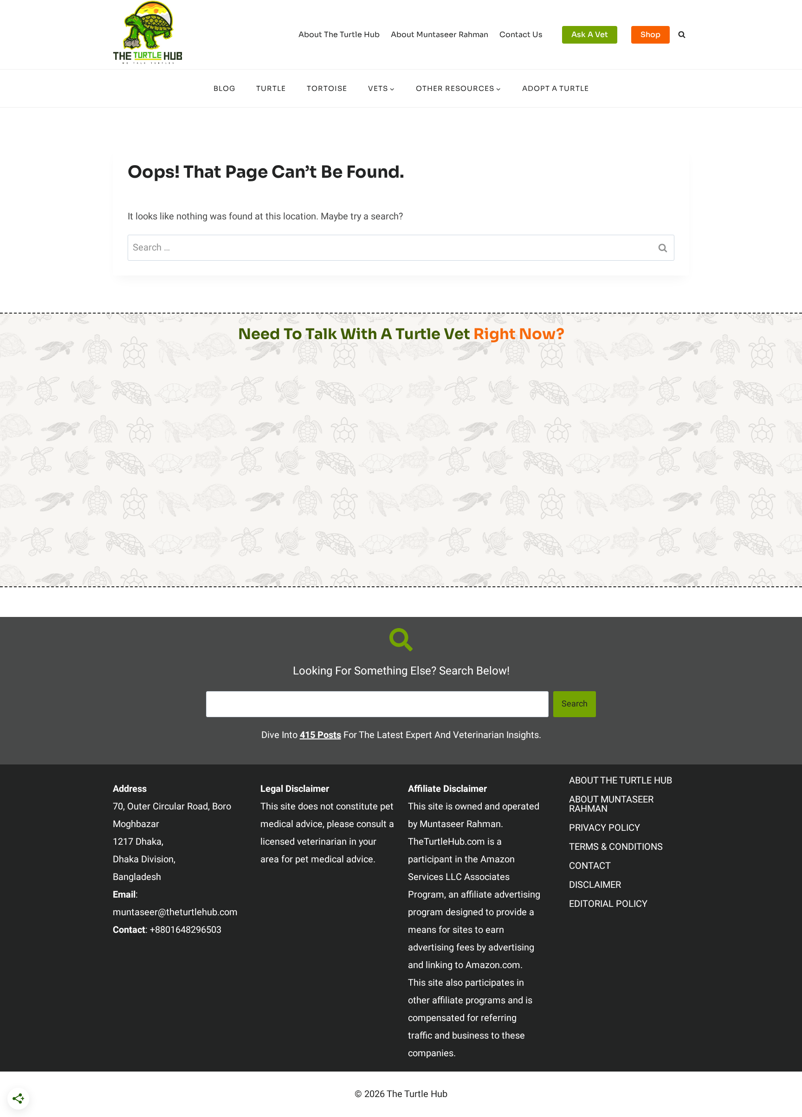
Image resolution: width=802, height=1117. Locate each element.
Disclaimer (595, 885)
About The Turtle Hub (339, 34)
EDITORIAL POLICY (608, 904)
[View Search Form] (681, 34)
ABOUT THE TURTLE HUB (620, 780)
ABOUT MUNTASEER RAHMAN (611, 804)
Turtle (271, 88)
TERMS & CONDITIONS (616, 847)
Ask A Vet (589, 34)
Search (575, 704)
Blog (224, 88)
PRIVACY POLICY (604, 828)
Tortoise (327, 88)
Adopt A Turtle (555, 88)
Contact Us (521, 34)
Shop (650, 34)
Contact (590, 866)
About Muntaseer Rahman (439, 34)
